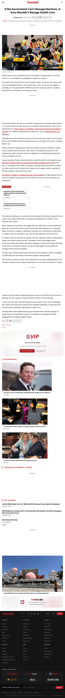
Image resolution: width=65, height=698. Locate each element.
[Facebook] (34, 613)
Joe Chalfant (6, 395)
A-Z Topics (26, 620)
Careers (24, 654)
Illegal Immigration (27, 638)
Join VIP (60, 613)
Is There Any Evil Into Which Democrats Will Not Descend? (20, 460)
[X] (28, 613)
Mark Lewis (5, 462)
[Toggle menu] (3, 2)
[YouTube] (38, 613)
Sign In (47, 613)
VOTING (4, 327)
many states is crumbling (24, 129)
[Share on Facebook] (40, 17)
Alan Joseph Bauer (48, 635)
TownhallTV (4, 638)
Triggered (4, 651)
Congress (25, 626)
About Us (25, 648)
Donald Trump (26, 629)
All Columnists (47, 641)
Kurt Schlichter (47, 624)
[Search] (62, 2)
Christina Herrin (18, 17)
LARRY (3, 648)
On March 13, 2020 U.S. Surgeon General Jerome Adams (23, 175)
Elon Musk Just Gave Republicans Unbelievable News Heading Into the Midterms (26, 393)
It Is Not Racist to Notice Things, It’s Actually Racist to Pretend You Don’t (24, 426)
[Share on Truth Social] (36, 17)
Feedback (20, 693)
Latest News (4, 626)
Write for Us (25, 660)
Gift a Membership (48, 651)
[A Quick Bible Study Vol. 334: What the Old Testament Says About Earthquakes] (32, 574)
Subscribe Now (40, 351)
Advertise (25, 651)
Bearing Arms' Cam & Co (7, 657)
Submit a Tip (26, 657)
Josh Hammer (47, 638)
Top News (4, 624)
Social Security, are (52, 132)
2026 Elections (26, 624)
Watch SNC (46, 657)
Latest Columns (5, 629)
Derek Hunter (6, 428)
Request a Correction (28, 693)
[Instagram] (31, 613)
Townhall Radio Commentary (8, 660)
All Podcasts (4, 662)
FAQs (54, 613)
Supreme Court (26, 641)
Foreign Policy (26, 635)
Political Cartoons (6, 635)
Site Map (36, 693)
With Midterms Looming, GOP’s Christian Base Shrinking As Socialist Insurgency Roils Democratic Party (31, 512)
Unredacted (4, 654)
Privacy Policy (14, 693)
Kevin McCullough (48, 629)
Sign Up (59, 687)
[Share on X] (33, 17)
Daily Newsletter (47, 654)
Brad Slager (47, 632)
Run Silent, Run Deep (9, 520)
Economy (25, 632)
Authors (4, 641)
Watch (3, 632)
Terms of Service (5, 693)
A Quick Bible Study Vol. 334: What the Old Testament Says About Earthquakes (31, 504)
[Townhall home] (8, 613)
